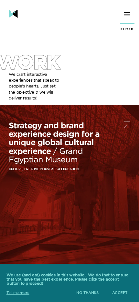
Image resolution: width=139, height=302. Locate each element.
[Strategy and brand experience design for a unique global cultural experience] (69, 188)
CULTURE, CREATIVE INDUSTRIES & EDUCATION (44, 169)
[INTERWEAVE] (13, 13)
